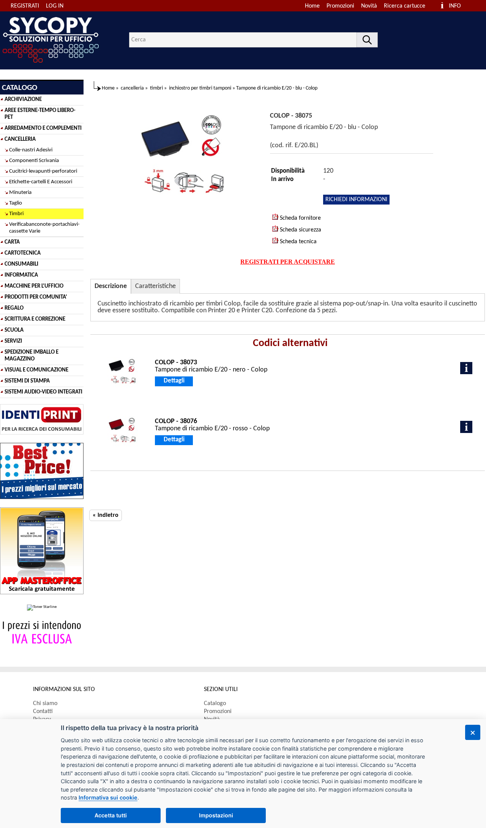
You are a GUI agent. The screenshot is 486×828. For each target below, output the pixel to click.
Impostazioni (216, 815)
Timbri (16, 214)
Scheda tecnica (297, 242)
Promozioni (340, 6)
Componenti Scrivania (34, 161)
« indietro (105, 515)
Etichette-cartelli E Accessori (40, 182)
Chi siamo (45, 703)
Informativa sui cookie (108, 797)
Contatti (43, 711)
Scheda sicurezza (299, 230)
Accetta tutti (111, 815)
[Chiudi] (472, 732)
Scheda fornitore (299, 218)
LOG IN (54, 6)
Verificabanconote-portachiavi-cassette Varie (44, 228)
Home (312, 6)
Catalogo (215, 703)
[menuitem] (408, 6)
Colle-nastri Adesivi (30, 150)
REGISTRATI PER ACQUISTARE (287, 261)
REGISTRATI (25, 6)
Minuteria (20, 192)
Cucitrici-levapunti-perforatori (43, 171)
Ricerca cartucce (404, 6)
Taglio (15, 203)
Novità (369, 6)
